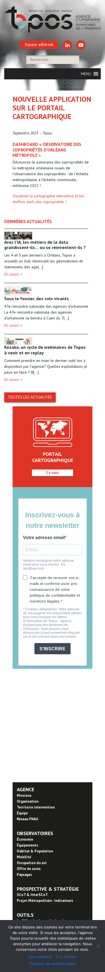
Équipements (27, 845)
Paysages (24, 874)
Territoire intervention (36, 807)
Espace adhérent (39, 44)
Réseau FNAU (27, 819)
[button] (86, 73)
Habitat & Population (35, 851)
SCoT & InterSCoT (32, 894)
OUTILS (25, 915)
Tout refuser (66, 956)
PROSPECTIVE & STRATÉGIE (48, 889)
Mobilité (24, 857)
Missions (24, 795)
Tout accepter (40, 956)
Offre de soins (29, 868)
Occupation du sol (31, 862)
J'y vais (52, 472)
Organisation (27, 801)
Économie (25, 839)
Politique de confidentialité (52, 963)
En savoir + (13, 274)
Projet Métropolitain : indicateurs (45, 900)
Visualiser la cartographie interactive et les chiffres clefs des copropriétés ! (48, 198)
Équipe (22, 813)
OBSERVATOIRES (35, 833)
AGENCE (25, 789)
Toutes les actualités (30, 397)
